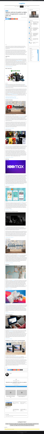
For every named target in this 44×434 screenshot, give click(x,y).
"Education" (31, 58)
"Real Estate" (31, 60)
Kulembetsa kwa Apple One (19, 60)
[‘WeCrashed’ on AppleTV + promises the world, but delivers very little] (23, 405)
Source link (6, 367)
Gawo (6, 227)
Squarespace (9, 287)
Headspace (21, 203)
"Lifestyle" (26, 423)
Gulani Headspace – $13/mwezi (8, 209)
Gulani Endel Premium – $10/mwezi (9, 237)
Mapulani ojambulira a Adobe (17, 356)
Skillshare (13, 280)
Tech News (25, 6)
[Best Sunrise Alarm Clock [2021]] (31, 43)
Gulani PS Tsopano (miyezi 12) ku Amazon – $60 (10, 97)
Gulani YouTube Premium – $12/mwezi (9, 128)
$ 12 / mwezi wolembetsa (21, 116)
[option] (34, 14)
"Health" (30, 59)
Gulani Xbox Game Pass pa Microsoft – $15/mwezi (10, 96)
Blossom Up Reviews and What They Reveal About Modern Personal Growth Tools (34, 16)
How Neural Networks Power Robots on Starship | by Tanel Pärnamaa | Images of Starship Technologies (35, 28)
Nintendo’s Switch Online (14, 94)
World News (28, 6)
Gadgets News (21, 6)
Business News (18, 6)
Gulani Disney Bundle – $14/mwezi (9, 157)
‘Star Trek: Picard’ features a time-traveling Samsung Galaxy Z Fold (16, 410)
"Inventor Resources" (21, 423)
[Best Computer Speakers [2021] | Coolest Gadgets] (31, 40)
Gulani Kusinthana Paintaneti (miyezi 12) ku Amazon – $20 (11, 98)
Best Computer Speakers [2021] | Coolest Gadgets (35, 38)
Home (15, 6)
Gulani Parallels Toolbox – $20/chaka (9, 312)
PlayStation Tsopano (10, 93)
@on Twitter (5, 427)
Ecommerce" (31, 57)
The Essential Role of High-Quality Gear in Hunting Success (8, 407)
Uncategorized (27, 425)
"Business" (7, 423)
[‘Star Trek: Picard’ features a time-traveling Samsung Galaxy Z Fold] (16, 405)
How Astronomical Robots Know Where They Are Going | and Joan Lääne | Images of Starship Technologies (35, 34)
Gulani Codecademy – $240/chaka (9, 262)
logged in (8, 416)
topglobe (10, 373)
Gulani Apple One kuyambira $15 (9, 66)
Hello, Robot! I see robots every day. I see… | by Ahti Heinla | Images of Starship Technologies (35, 23)
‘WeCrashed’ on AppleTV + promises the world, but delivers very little (23, 410)
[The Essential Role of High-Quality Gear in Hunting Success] (8, 404)
